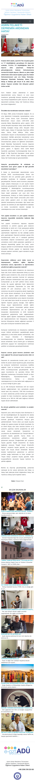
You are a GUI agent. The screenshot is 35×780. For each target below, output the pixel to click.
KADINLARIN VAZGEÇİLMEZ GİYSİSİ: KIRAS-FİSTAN (17, 683)
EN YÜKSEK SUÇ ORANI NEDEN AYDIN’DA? (15, 585)
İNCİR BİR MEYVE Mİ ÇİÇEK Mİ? (11, 634)
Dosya (3, 36)
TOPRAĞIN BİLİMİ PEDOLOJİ (10, 658)
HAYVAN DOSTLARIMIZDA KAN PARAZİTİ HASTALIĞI (18, 609)
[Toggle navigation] (30, 21)
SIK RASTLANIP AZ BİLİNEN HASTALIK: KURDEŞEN (17, 732)
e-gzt (5, 21)
